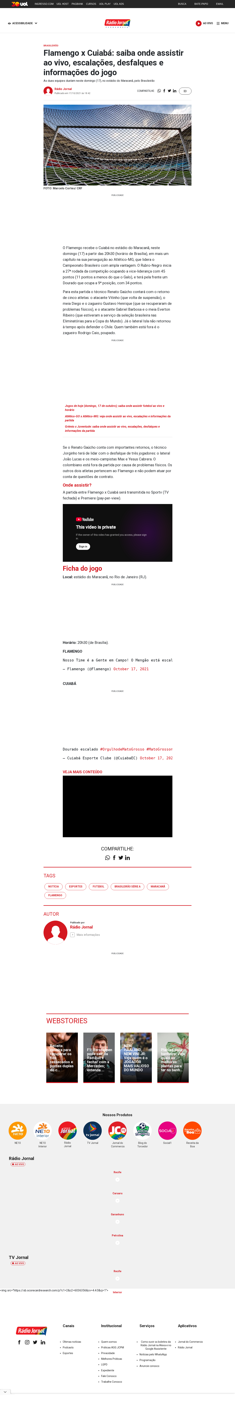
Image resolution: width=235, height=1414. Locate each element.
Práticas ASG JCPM (112, 1347)
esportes (75, 886)
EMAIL (219, 4)
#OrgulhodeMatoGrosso (122, 749)
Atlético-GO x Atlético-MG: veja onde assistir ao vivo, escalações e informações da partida (118, 418)
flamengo (55, 895)
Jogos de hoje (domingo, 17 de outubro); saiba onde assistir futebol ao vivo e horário (114, 408)
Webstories (66, 1021)
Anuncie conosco (149, 1366)
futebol (98, 886)
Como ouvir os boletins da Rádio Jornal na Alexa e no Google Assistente (156, 1345)
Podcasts (68, 1347)
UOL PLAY (105, 4)
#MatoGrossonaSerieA (167, 749)
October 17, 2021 (131, 669)
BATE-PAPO (201, 4)
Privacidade (108, 1353)
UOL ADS (119, 4)
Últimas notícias (72, 1341)
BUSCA (182, 4)
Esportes (68, 1353)
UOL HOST (63, 4)
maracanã (158, 886)
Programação (148, 1360)
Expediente (107, 1370)
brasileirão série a (127, 886)
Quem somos (109, 1341)
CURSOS (91, 4)
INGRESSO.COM (44, 4)
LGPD (104, 1364)
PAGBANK (77, 4)
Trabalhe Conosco (111, 1381)
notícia (53, 886)
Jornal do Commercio (190, 1341)
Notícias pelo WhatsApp (153, 1354)
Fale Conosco (109, 1376)
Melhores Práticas (111, 1358)
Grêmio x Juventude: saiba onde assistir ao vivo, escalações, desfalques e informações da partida (112, 428)
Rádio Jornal (63, 89)
